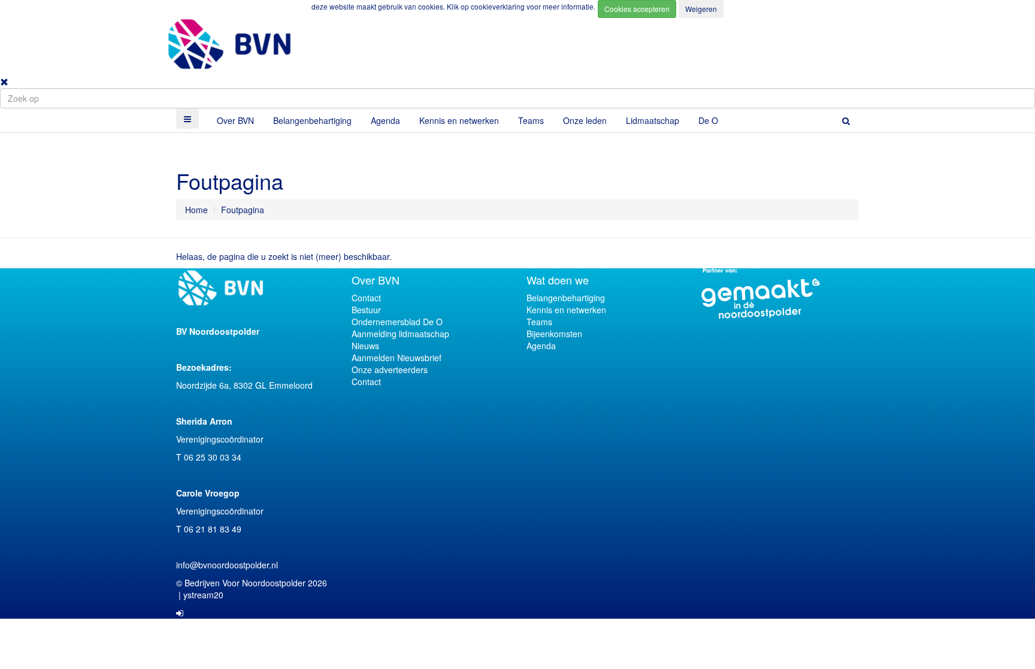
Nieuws (365, 346)
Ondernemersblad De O (397, 322)
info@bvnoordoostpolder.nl (227, 565)
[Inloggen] (179, 613)
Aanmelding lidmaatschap (400, 334)
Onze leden (585, 120)
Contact (366, 298)
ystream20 (203, 595)
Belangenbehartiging (312, 120)
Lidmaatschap (652, 120)
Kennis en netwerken (459, 120)
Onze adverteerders (390, 370)
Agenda (385, 120)
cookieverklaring (498, 6)
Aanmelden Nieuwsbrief (396, 358)
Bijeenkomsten (554, 334)
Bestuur (366, 310)
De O (708, 120)
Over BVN (235, 120)
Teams (531, 120)
